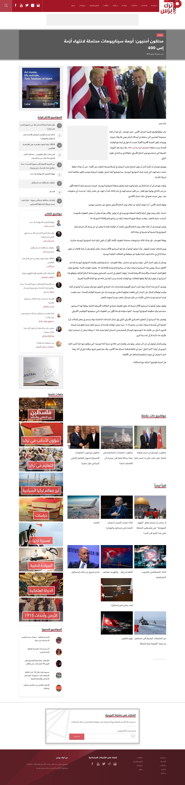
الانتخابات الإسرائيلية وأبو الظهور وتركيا (38, 273)
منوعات (82, 5)
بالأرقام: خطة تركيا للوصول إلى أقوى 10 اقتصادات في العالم (37, 662)
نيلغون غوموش (47, 277)
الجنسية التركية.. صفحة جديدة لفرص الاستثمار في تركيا (35, 638)
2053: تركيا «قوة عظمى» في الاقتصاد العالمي (39, 146)
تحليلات (134, 5)
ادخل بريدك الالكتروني (126, 731)
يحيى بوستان (48, 251)
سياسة (154, 5)
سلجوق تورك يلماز (46, 321)
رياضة (124, 5)
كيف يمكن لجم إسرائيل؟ (121, 605)
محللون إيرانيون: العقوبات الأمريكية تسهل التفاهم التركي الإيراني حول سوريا (85, 457)
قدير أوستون (48, 241)
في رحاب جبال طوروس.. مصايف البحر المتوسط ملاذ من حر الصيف (39, 156)
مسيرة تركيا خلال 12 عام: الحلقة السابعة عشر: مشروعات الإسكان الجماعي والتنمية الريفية (36, 675)
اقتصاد (144, 5)
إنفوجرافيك (94, 5)
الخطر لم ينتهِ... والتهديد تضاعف (118, 572)
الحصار (96, 522)
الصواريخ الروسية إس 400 (139, 147)
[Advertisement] (87, 141)
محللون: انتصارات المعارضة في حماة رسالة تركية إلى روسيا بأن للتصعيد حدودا (118, 457)
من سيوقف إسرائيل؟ (45, 343)
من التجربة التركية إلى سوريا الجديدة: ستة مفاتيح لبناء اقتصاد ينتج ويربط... (38, 166)
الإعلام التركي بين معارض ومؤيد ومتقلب (36, 686)
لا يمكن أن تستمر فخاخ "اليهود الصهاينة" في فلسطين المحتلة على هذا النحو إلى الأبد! (151, 527)
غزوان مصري (49, 292)
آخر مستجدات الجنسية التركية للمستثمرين (38, 650)
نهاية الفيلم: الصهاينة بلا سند (42, 174)
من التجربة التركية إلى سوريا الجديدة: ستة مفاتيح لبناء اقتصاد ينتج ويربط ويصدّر (37, 286)
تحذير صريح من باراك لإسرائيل (85, 572)
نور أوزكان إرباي (48, 336)
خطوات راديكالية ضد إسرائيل (43, 182)
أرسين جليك (49, 226)
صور (73, 5)
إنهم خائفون (127, 638)
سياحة (115, 5)
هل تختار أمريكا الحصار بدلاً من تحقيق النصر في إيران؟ (37, 126)
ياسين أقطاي (48, 306)
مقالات (106, 5)
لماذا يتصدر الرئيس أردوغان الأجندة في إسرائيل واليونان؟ (39, 136)
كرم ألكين (50, 266)
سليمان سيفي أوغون (45, 347)
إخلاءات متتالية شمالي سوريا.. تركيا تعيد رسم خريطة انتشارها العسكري (38, 202)
